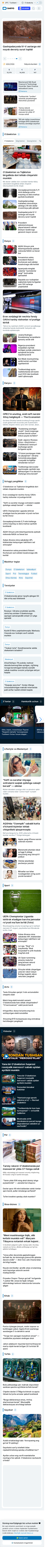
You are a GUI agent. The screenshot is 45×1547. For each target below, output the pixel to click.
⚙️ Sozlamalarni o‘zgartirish (22, 1543)
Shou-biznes (11, 578)
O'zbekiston (19, 569)
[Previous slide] (5, 59)
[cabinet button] (38, 8)
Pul (14, 573)
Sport (8, 573)
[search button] (33, 8)
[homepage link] (8, 8)
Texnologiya (23, 573)
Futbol (34, 573)
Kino (21, 578)
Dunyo (8, 569)
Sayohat (29, 578)
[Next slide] (20, 59)
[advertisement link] (24, 8)
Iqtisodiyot (31, 569)
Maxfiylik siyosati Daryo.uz (23, 1533)
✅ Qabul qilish (22, 1538)
